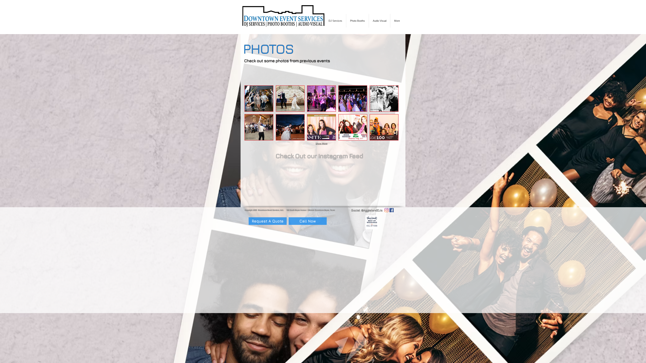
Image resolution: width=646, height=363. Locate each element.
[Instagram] (386, 210)
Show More (321, 143)
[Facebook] (391, 210)
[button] (258, 98)
